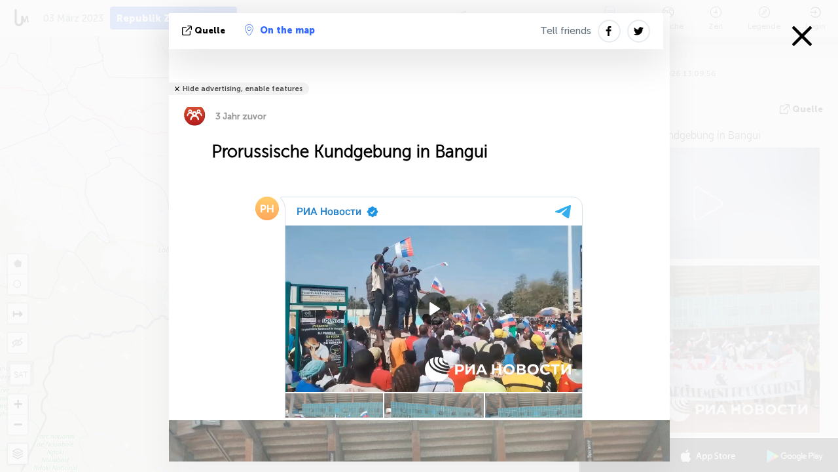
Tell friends (565, 31)
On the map (287, 30)
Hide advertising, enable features (242, 89)
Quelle (209, 30)
